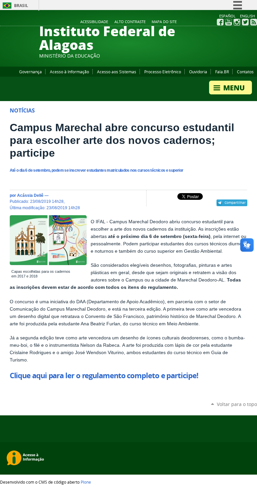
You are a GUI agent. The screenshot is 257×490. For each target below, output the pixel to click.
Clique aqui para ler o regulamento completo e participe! (104, 376)
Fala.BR (222, 71)
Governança (30, 71)
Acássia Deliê (30, 195)
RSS (253, 22)
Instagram (237, 22)
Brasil (21, 5)
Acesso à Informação (69, 71)
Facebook (220, 22)
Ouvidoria (198, 71)
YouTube (228, 22)
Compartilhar (235, 202)
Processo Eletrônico (162, 71)
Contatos (245, 71)
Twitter (245, 22)
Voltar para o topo (237, 404)
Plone (86, 482)
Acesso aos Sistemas (116, 71)
